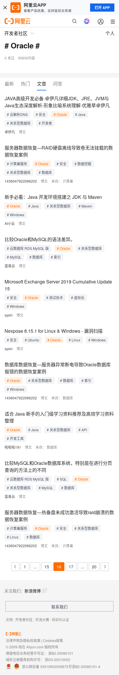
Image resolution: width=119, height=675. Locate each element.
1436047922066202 (21, 181)
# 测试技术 (54, 297)
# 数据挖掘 (83, 163)
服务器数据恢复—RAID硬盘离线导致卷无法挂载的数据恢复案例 (59, 151)
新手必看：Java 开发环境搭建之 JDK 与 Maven (53, 197)
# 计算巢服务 (17, 163)
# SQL (62, 478)
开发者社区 (24, 619)
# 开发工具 (15, 438)
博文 (22, 131)
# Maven (85, 205)
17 (71, 567)
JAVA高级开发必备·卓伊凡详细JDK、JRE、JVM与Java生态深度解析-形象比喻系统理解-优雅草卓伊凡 (57, 102)
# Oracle (60, 114)
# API (83, 429)
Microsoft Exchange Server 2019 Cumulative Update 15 (58, 285)
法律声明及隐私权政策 (23, 640)
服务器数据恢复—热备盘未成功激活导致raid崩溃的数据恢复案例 (59, 516)
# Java (80, 114)
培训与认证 (60, 619)
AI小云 (10, 223)
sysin (9, 314)
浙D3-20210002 (57, 659)
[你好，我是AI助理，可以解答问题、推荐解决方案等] (87, 21)
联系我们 (59, 606)
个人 (110, 33)
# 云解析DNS (17, 114)
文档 (9, 619)
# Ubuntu (32, 339)
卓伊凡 (10, 131)
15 (46, 567)
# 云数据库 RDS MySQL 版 (28, 248)
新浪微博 (33, 591)
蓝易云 (10, 265)
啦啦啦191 (13, 447)
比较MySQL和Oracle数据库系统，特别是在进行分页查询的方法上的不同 (58, 466)
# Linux (74, 339)
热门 (25, 83)
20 (94, 567)
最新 (9, 83)
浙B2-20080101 (60, 653)
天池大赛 (42, 619)
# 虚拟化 (77, 297)
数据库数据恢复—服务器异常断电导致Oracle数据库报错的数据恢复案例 (58, 368)
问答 (57, 83)
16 (59, 567)
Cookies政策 (53, 640)
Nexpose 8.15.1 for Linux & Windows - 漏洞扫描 (54, 331)
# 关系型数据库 (19, 123)
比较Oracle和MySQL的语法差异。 (40, 239)
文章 (41, 83)
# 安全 (41, 114)
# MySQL (14, 256)
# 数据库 (45, 172)
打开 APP (102, 7)
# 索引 (56, 256)
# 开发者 (45, 123)
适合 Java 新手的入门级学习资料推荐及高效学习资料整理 (59, 417)
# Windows (15, 214)
